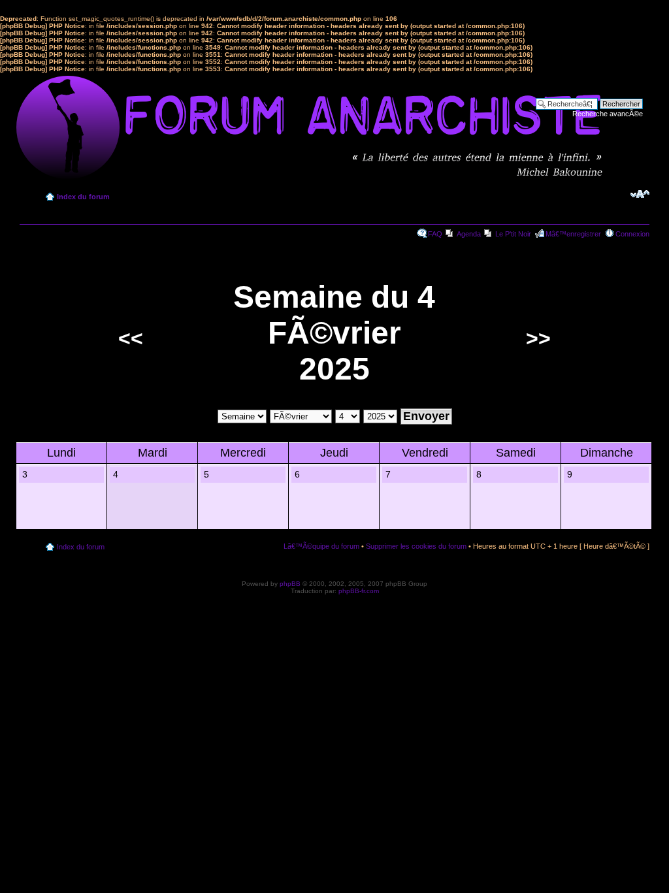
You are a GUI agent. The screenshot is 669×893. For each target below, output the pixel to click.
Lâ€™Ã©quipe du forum (321, 546)
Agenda (469, 234)
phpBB (290, 583)
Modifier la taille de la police (639, 194)
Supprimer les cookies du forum (416, 546)
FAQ (435, 234)
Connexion (632, 234)
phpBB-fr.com (358, 590)
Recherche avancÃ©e (607, 114)
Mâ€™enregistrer (573, 234)
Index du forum (83, 197)
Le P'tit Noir (513, 234)
